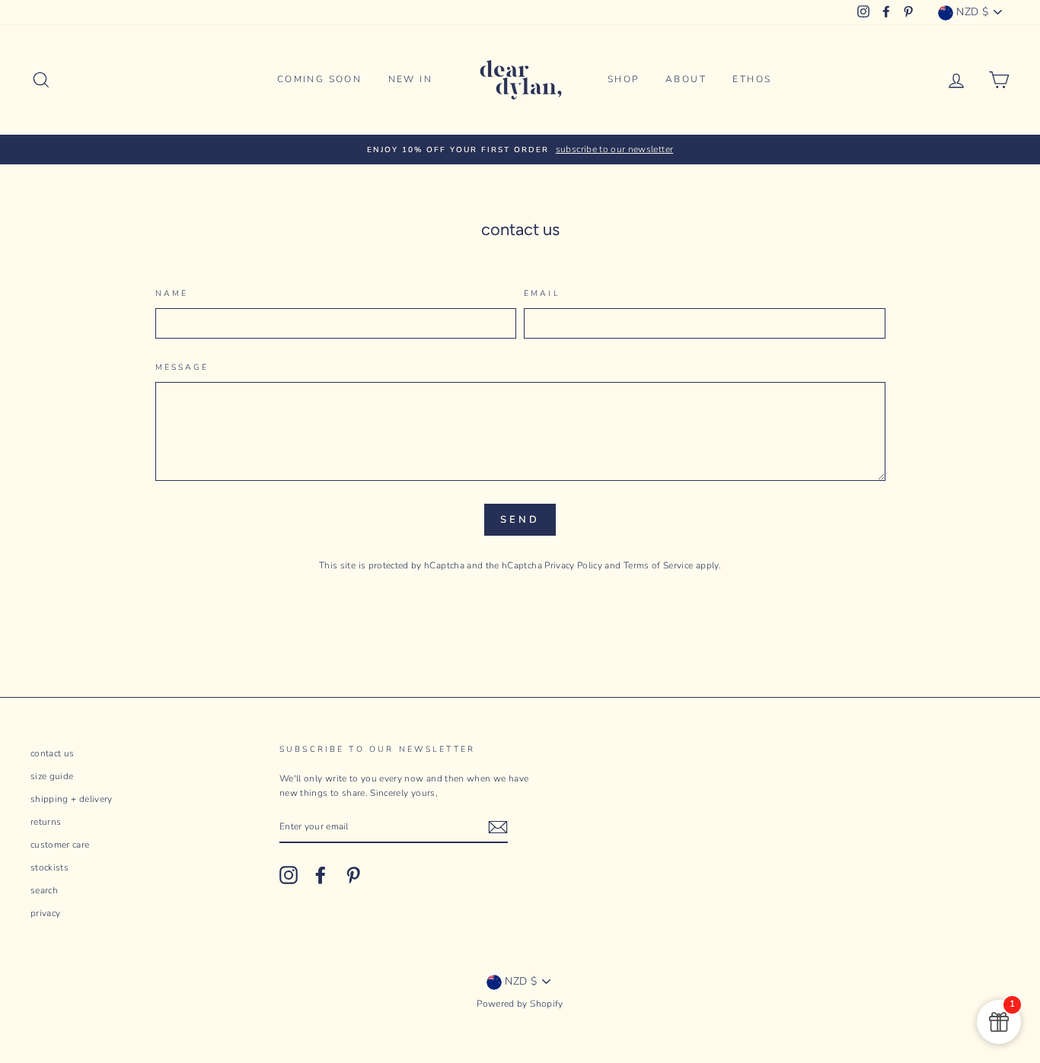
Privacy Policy (573, 565)
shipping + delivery (71, 799)
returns (45, 822)
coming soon (319, 79)
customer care (60, 845)
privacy (45, 913)
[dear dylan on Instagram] (288, 875)
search (44, 890)
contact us (52, 753)
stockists (49, 867)
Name (172, 293)
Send (520, 520)
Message (182, 367)
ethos (751, 79)
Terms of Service (659, 565)
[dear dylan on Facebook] (320, 875)
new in (410, 79)
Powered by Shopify (520, 1004)
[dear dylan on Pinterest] (353, 875)
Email (542, 293)
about (686, 79)
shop (624, 79)
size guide (52, 776)
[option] (520, 149)
